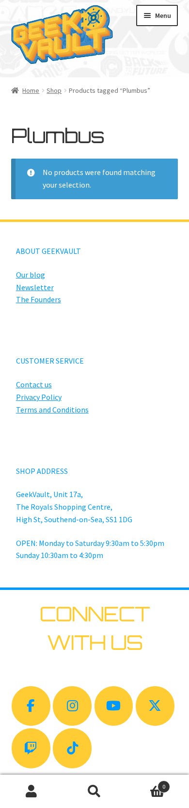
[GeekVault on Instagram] (72, 706)
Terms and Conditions (52, 409)
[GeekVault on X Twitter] (155, 706)
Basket (145, 783)
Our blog (30, 274)
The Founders (38, 299)
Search (94, 791)
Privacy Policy (39, 397)
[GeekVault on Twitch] (31, 748)
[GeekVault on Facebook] (31, 706)
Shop (54, 90)
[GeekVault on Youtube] (113, 706)
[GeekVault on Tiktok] (72, 748)
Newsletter (35, 287)
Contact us (34, 384)
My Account (31, 791)
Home (30, 90)
